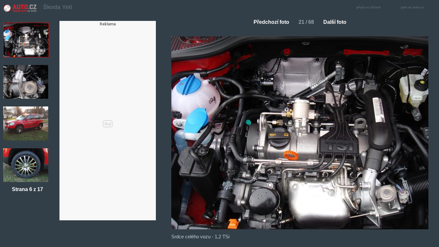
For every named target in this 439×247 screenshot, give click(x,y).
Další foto (334, 22)
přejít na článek (368, 7)
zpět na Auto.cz (412, 7)
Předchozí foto (271, 22)
